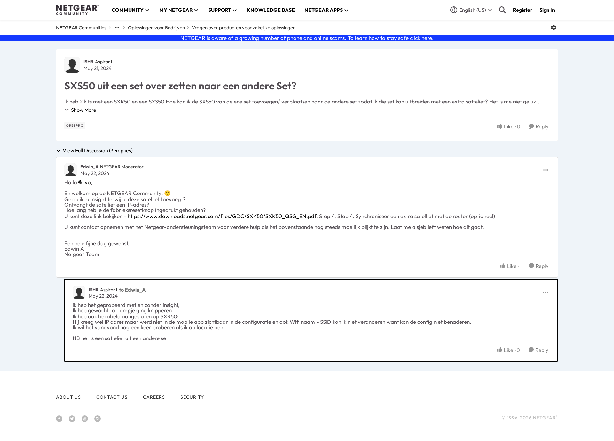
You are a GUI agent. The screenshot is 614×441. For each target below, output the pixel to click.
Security (192, 397)
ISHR (88, 61)
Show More (83, 109)
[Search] (502, 10)
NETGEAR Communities (81, 28)
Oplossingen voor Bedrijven (156, 28)
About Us (68, 397)
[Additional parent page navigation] (117, 27)
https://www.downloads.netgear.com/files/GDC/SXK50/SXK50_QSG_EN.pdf (222, 216)
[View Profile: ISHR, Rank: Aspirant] (72, 65)
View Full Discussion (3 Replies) (98, 151)
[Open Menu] (553, 27)
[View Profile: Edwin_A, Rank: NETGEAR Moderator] (70, 169)
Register (522, 10)
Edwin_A (89, 166)
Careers (154, 397)
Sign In (547, 10)
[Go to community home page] (77, 10)
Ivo (87, 182)
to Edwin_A (132, 289)
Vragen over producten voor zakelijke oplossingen (243, 28)
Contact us (112, 397)
